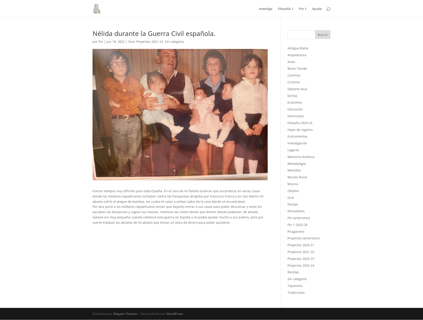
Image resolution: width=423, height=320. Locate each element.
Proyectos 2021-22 (149, 41)
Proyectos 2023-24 (301, 265)
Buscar (323, 35)
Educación (295, 109)
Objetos (293, 191)
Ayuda (317, 9)
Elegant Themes (125, 314)
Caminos (294, 75)
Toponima (295, 286)
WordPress (175, 314)
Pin (100, 41)
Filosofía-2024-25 (300, 123)
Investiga (265, 9)
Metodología (297, 164)
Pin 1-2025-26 (298, 225)
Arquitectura (297, 55)
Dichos (292, 96)
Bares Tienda (297, 68)
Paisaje (293, 204)
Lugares (293, 150)
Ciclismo (294, 82)
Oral (131, 41)
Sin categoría (174, 41)
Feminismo (296, 116)
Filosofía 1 (285, 9)
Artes (291, 62)
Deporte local (297, 89)
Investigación (297, 143)
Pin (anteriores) (299, 218)
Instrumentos (297, 136)
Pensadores (296, 211)
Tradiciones (296, 292)
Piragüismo (296, 231)
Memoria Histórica (301, 157)
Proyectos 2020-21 (301, 245)
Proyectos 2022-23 (301, 259)
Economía (295, 102)
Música (293, 184)
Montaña (294, 170)
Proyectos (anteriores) (303, 238)
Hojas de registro (300, 130)
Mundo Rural (297, 177)
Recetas (293, 272)
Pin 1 (302, 9)
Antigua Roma (298, 48)
